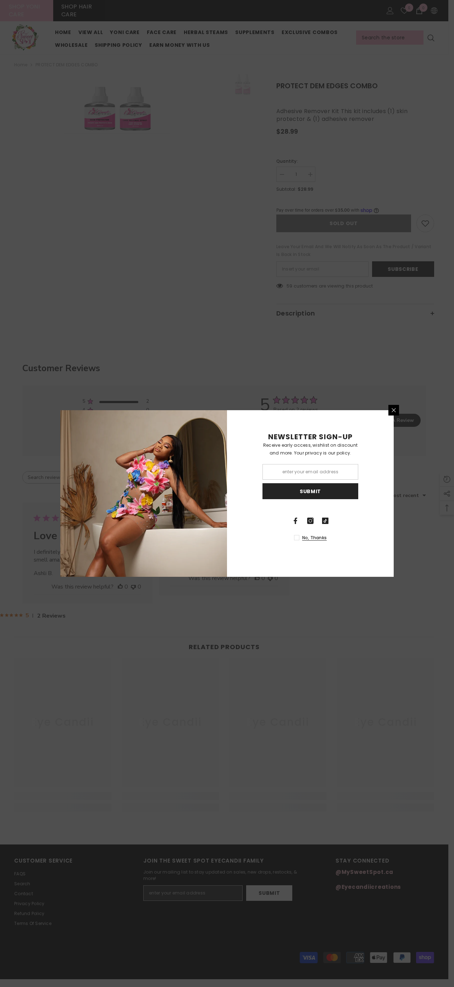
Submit (310, 491)
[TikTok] (325, 520)
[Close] (393, 410)
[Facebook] (295, 520)
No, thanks (314, 538)
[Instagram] (310, 520)
